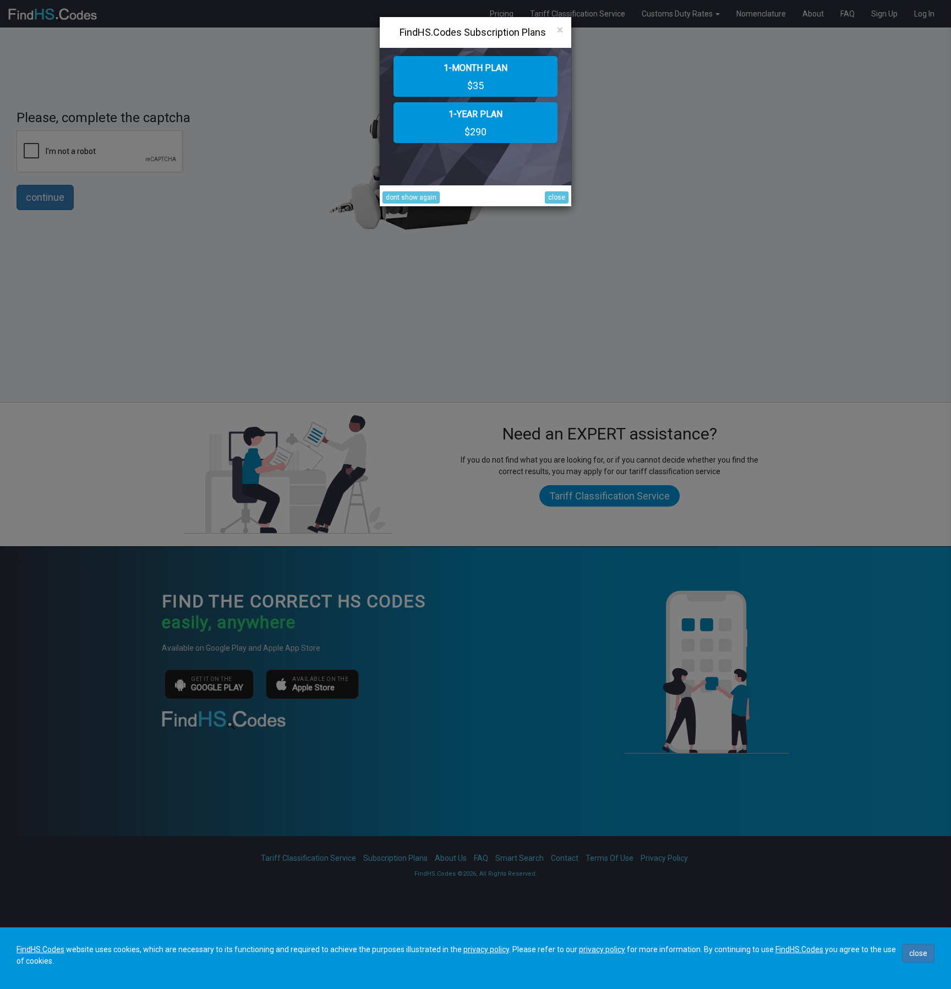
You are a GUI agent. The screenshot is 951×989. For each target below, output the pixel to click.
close (556, 197)
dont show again (411, 197)
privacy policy (486, 949)
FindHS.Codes (40, 949)
